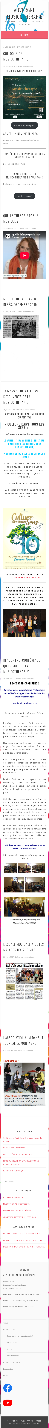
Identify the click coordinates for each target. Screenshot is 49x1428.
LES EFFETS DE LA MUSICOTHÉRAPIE (17, 1210)
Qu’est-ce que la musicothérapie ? (20, 1336)
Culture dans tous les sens (24, 577)
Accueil (6, 1323)
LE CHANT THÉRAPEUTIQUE (13, 1171)
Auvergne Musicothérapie (24, 13)
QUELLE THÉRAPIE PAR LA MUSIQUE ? (17, 1154)
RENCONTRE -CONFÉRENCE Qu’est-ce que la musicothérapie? (21, 666)
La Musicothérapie (10, 1329)
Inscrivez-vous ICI (24, 196)
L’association (8, 1369)
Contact (6, 1375)
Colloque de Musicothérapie (14, 1147)
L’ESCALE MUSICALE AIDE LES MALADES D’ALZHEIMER (23, 1240)
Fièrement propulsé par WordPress (24, 1421)
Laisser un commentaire (23, 66)
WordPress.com (31, 1423)
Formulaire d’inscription (24, 125)
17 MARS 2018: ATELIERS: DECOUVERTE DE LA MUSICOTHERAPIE (21, 396)
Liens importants (13, 1355)
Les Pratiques (12, 1342)
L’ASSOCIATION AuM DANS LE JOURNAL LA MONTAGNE (24, 1247)
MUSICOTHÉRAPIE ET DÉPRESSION (16, 1204)
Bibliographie (12, 1349)
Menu (26, 35)
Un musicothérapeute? (12, 1362)
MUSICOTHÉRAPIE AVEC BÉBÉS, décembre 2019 (21, 1233)
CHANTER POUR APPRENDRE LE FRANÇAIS (19, 1217)
